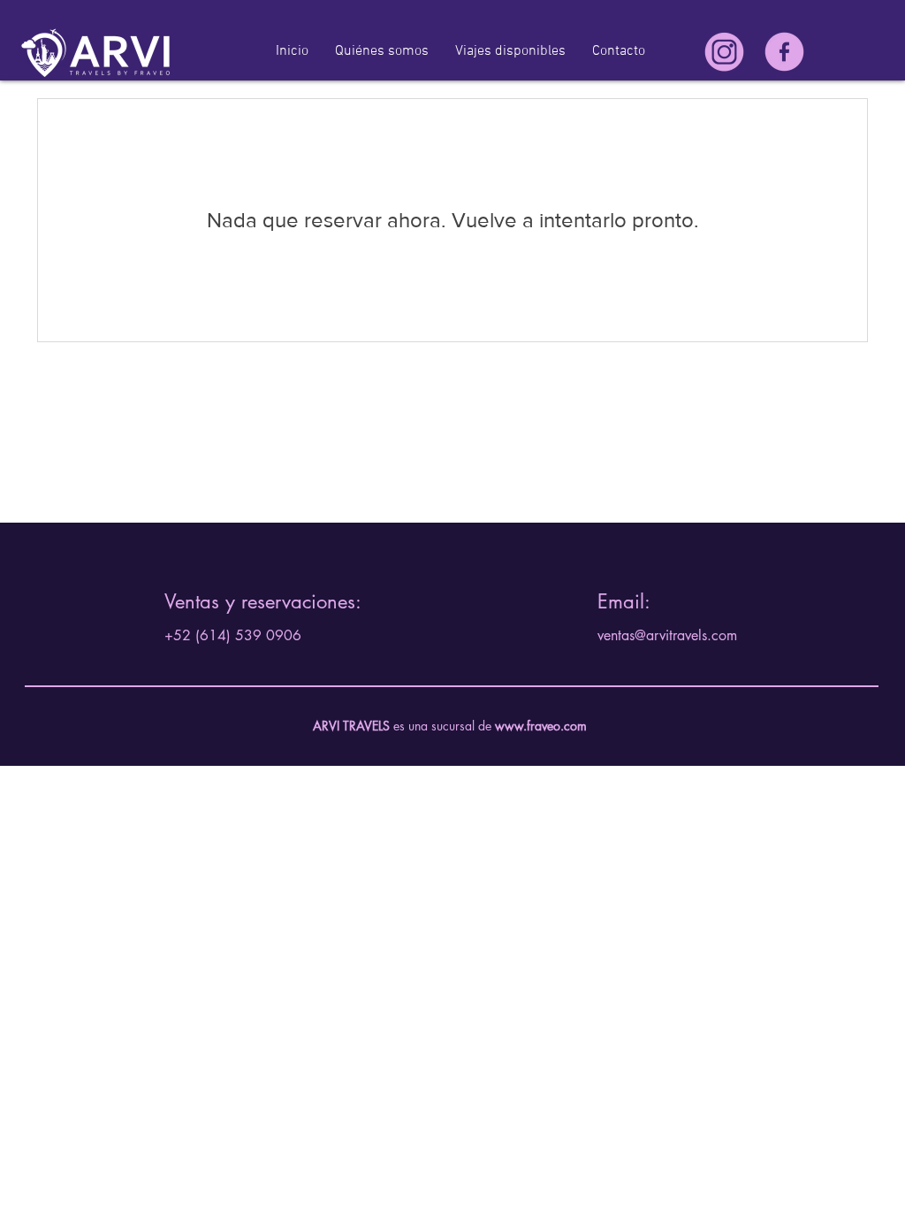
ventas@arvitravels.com (667, 635)
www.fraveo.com (541, 725)
